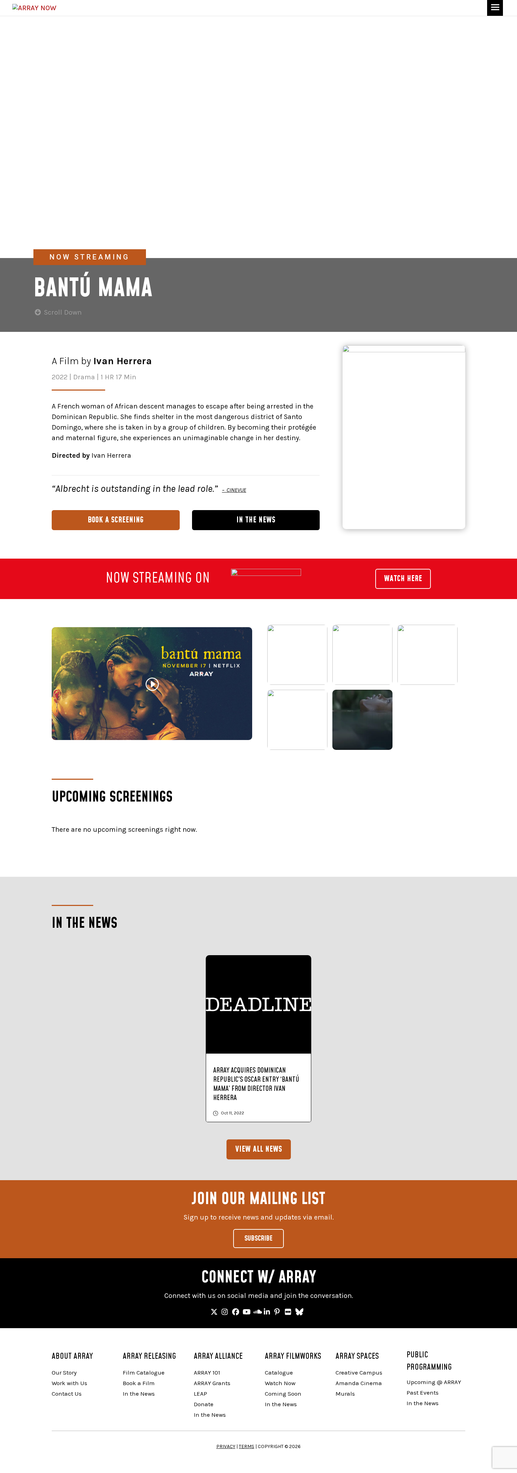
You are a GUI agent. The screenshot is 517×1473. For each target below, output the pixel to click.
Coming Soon (283, 1393)
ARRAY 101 (207, 1372)
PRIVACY (225, 1446)
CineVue (235, 490)
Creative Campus (359, 1372)
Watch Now (280, 1383)
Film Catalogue (144, 1372)
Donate (203, 1404)
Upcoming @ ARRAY (434, 1381)
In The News (255, 520)
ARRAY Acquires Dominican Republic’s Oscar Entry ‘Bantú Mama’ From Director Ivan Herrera (256, 1084)
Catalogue (279, 1372)
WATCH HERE (403, 578)
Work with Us (69, 1383)
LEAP (200, 1393)
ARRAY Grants (212, 1383)
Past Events (423, 1392)
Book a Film (139, 1383)
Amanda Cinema (359, 1383)
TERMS (246, 1446)
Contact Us (67, 1393)
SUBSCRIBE (258, 1238)
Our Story (64, 1372)
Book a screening (115, 520)
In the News (139, 1393)
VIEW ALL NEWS (258, 1149)
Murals (345, 1393)
